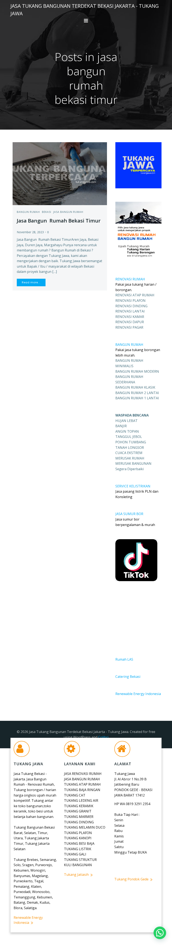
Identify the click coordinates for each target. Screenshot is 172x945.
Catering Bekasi (127, 676)
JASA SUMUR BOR (129, 514)
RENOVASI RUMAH (130, 279)
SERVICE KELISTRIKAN (132, 486)
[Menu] (86, 20)
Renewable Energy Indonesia (138, 693)
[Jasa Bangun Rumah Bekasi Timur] (60, 173)
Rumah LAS (124, 659)
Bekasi (46, 212)
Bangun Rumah (28, 212)
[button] (160, 933)
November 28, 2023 (30, 232)
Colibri (103, 737)
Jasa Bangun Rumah (68, 212)
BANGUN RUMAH (129, 344)
